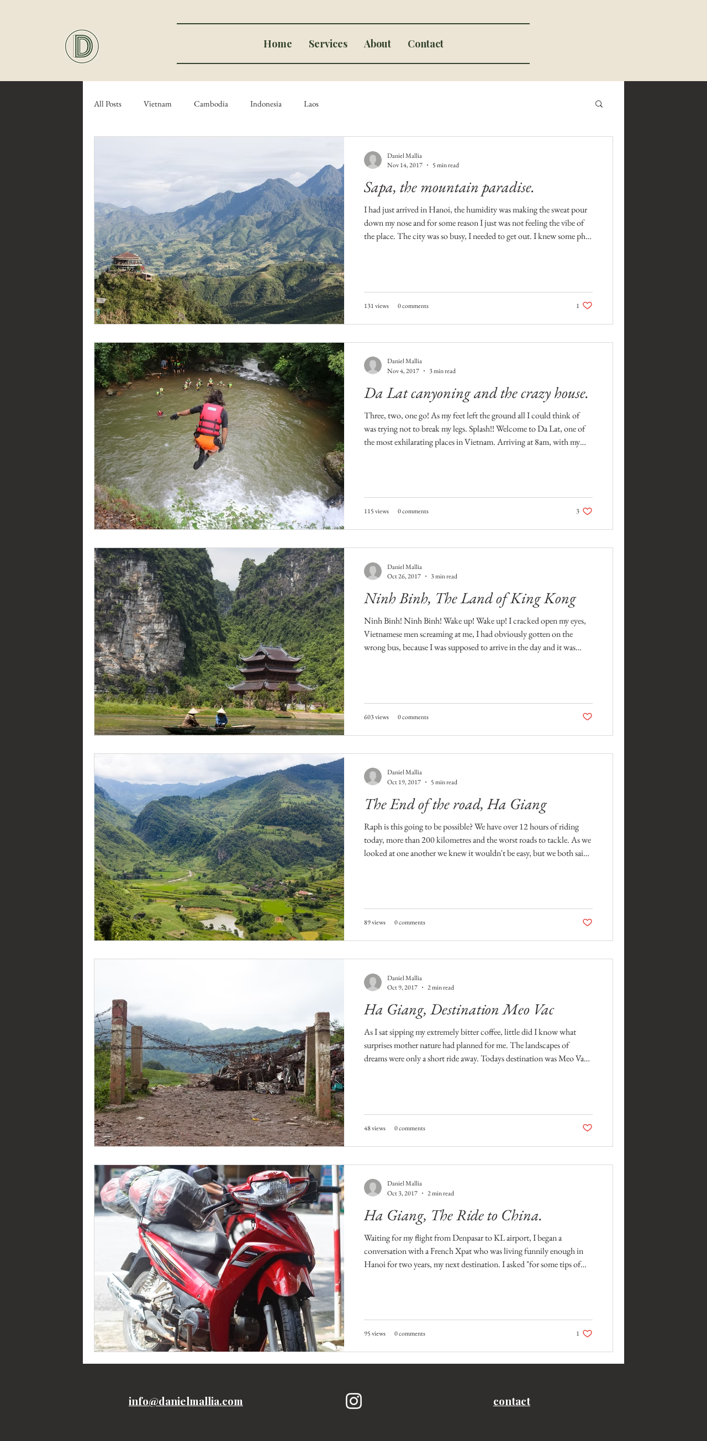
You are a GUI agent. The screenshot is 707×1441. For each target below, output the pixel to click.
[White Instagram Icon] (354, 1401)
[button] (599, 104)
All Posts (108, 103)
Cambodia (211, 103)
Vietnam (158, 103)
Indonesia (266, 103)
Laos (311, 103)
